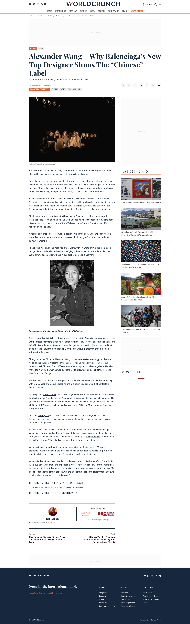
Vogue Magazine (58, 384)
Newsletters (137, 11)
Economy (73, 11)
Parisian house (36, 219)
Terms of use (144, 620)
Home (49, 11)
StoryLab (103, 603)
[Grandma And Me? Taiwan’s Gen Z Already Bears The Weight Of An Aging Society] (141, 219)
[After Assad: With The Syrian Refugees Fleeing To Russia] (141, 316)
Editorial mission (128, 596)
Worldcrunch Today (151, 596)
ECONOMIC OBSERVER (39, 89)
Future (83, 11)
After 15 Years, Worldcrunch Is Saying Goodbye (141, 202)
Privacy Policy (156, 620)
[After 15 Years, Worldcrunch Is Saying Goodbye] (141, 189)
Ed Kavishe (77, 331)
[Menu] (160, 4)
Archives (102, 599)
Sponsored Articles (107, 606)
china (41, 48)
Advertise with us (128, 606)
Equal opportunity (128, 603)
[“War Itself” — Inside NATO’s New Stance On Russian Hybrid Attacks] (141, 251)
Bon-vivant (113, 11)
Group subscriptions (151, 599)
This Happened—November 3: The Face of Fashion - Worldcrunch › (57, 487)
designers (87, 447)
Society (101, 11)
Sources (102, 596)
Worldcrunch (33, 16)
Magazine (103, 592)
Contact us (125, 599)
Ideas (124, 11)
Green (92, 11)
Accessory (108, 405)
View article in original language (98, 520)
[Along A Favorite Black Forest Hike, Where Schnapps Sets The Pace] (141, 284)
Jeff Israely (36, 85)
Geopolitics (60, 11)
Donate (145, 603)
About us (124, 592)
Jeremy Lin (43, 415)
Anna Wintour (49, 394)
